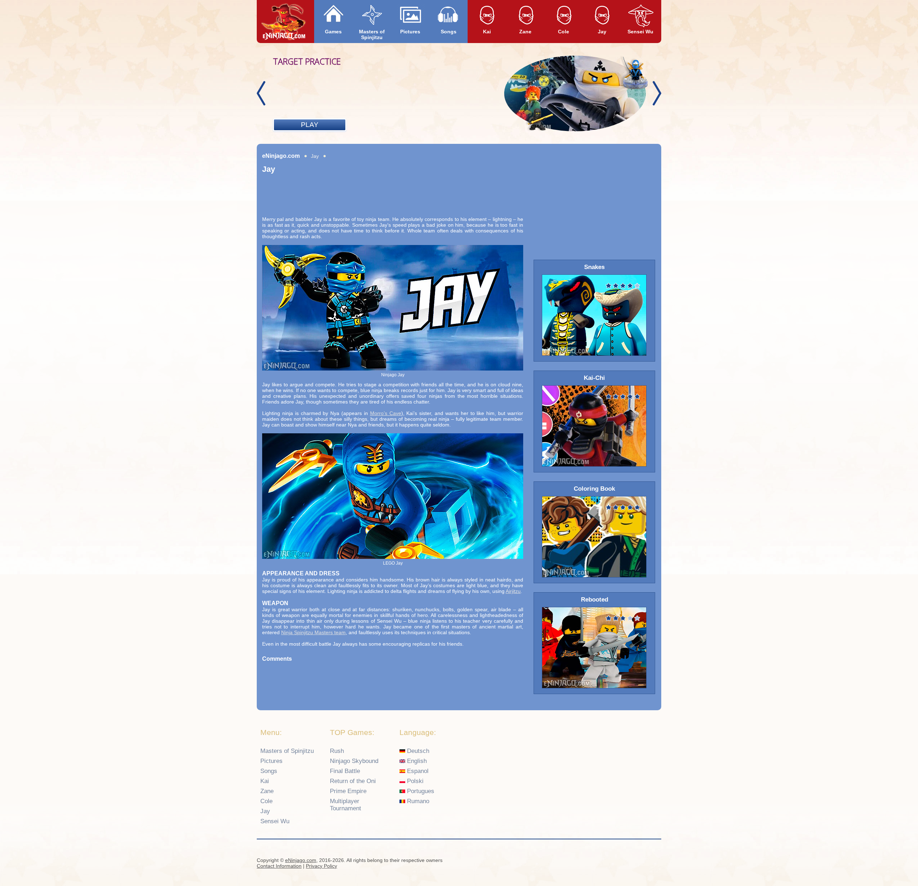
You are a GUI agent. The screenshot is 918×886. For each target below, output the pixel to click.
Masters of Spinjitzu (372, 34)
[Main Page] (284, 22)
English (416, 761)
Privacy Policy (321, 866)
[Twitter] (653, 861)
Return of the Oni (353, 781)
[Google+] (639, 861)
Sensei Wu (640, 31)
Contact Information (279, 866)
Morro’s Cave (385, 413)
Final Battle (345, 771)
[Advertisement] (392, 199)
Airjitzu (513, 591)
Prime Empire (348, 791)
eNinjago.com (281, 156)
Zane (525, 31)
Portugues (419, 791)
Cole (563, 31)
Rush (337, 751)
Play (309, 124)
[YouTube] (625, 861)
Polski (414, 781)
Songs (448, 31)
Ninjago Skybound (354, 761)
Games (333, 31)
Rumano (417, 801)
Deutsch (417, 751)
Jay (602, 31)
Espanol (417, 771)
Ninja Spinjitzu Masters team (313, 632)
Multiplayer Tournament (345, 805)
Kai (487, 31)
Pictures (410, 31)
